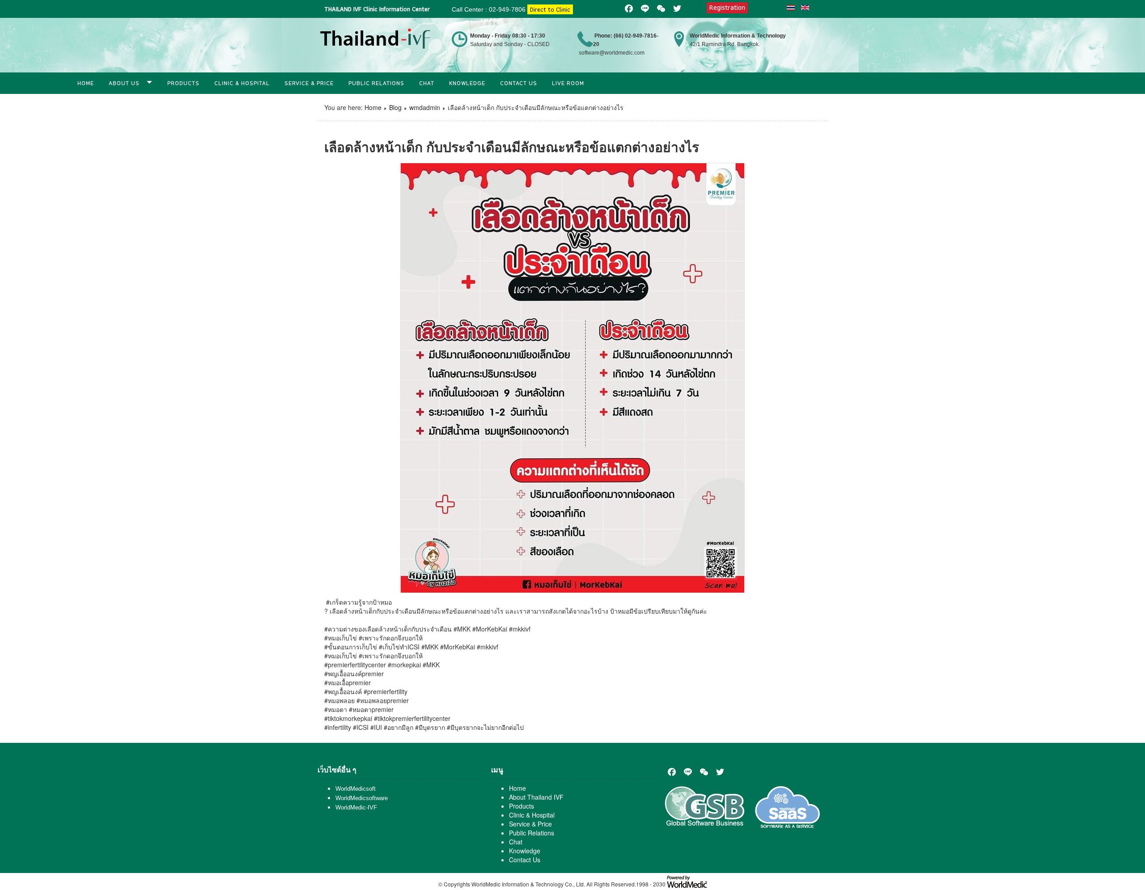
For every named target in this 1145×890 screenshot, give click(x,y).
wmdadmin (424, 107)
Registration (727, 7)
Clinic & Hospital (242, 83)
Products (521, 805)
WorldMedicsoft (355, 788)
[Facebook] (672, 772)
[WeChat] (704, 772)
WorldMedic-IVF (356, 807)
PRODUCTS (183, 83)
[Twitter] (720, 772)
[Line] (688, 772)
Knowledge (467, 83)
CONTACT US (518, 83)
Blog (395, 107)
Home (85, 83)
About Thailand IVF (536, 797)
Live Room (568, 83)
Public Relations (376, 83)
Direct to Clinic (550, 9)
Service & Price (309, 83)
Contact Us (524, 859)
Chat (426, 83)
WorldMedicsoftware (361, 798)
